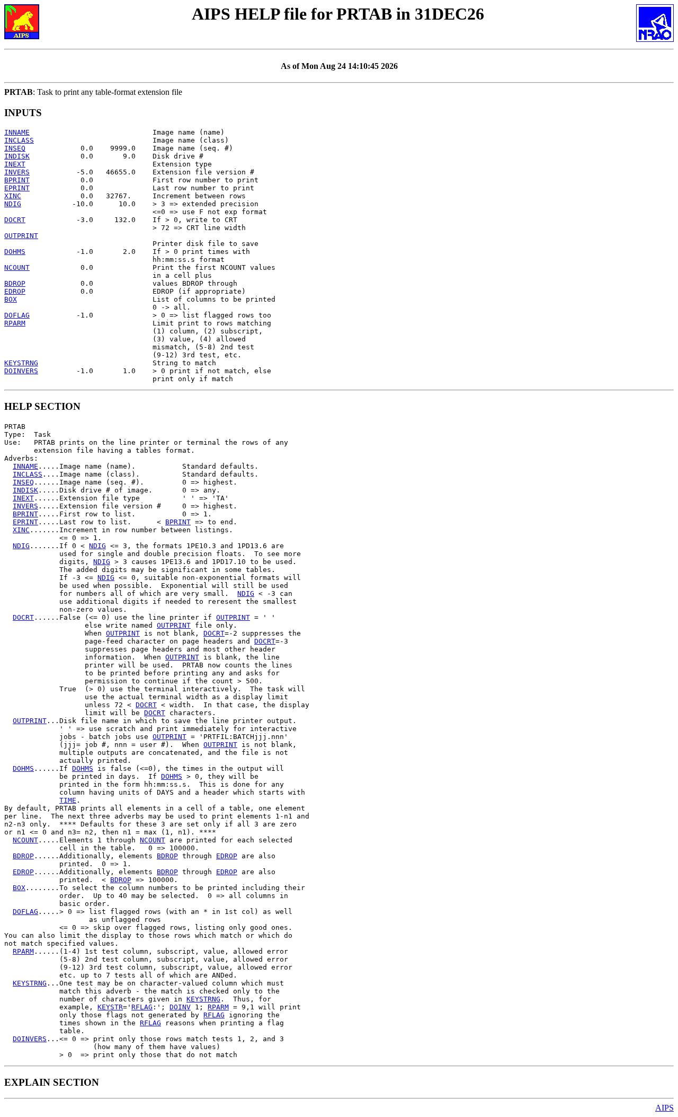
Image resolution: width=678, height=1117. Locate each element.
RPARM (14, 323)
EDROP (14, 291)
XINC (12, 196)
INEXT (14, 164)
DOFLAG (17, 315)
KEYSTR (110, 1007)
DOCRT (14, 220)
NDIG (12, 204)
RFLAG (142, 1007)
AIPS (664, 1107)
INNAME (17, 132)
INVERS (17, 172)
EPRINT (17, 188)
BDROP (14, 283)
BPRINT (17, 180)
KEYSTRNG (21, 363)
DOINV (180, 1007)
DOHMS (14, 252)
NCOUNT (17, 267)
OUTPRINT (21, 236)
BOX (10, 299)
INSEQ (14, 148)
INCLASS (19, 140)
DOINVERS (21, 371)
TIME (67, 800)
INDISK (17, 156)
